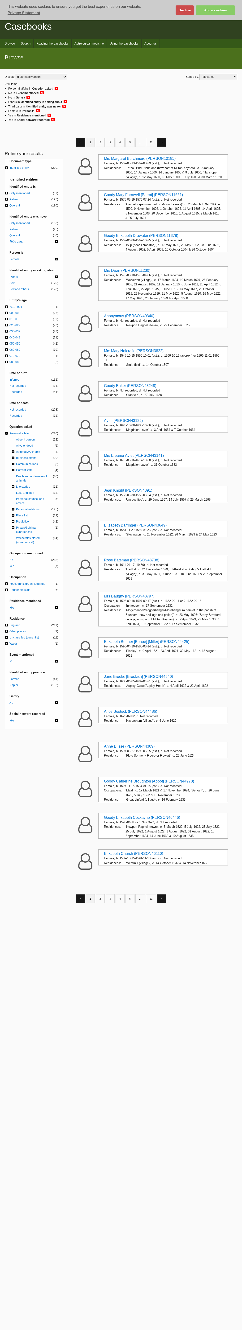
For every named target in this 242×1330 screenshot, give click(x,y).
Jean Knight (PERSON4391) (128, 490)
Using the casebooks (124, 43)
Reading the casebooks (52, 43)
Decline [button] (185, 10)
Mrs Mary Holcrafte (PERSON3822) (134, 351)
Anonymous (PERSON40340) (129, 316)
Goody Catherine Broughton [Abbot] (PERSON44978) (149, 781)
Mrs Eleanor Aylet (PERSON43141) (134, 455)
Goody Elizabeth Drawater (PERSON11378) (141, 236)
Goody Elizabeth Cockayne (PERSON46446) (142, 817)
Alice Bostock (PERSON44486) (130, 711)
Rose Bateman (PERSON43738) (131, 560)
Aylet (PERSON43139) (123, 421)
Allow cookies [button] (215, 10)
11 (151, 142)
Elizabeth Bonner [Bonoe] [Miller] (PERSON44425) (146, 642)
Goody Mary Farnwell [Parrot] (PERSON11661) (143, 195)
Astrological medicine (89, 43)
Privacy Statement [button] (24, 13)
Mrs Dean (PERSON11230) (127, 270)
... (140, 142)
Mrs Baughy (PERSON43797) (129, 596)
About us (150, 43)
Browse (10, 43)
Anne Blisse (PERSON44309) (129, 746)
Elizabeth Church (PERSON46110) (133, 854)
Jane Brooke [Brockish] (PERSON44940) (138, 677)
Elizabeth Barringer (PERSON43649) (135, 525)
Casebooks (28, 26)
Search (25, 43)
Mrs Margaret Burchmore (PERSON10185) (140, 158)
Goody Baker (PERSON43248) (130, 386)
